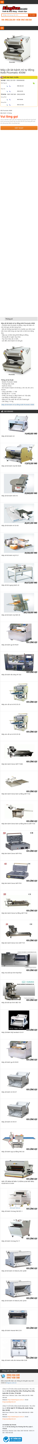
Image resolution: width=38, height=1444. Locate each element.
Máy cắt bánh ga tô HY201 (10, 645)
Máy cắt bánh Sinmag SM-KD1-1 (12, 1211)
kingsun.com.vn (11, 1383)
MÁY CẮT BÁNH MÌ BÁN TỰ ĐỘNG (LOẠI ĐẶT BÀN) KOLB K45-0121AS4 (18, 1182)
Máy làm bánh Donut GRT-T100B (12, 764)
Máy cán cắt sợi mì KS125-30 (11, 734)
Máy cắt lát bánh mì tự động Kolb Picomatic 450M (18, 405)
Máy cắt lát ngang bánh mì (10, 585)
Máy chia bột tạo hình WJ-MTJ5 (12, 973)
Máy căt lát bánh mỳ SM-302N (11, 466)
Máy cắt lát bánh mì (8, 436)
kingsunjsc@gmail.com (9, 1402)
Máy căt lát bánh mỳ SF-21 (10, 555)
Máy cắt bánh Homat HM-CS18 (11, 1330)
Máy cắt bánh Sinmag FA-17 (11, 1241)
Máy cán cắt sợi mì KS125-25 (11, 704)
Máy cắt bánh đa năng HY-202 (11, 674)
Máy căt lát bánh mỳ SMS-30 (11, 615)
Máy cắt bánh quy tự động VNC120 (13, 1151)
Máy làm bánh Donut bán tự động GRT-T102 (16, 794)
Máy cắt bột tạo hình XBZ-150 (11, 1002)
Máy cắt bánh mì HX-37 (9, 1092)
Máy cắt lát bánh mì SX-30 (10, 525)
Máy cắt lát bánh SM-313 (10, 496)
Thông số (9, 319)
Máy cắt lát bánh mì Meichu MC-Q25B (14, 1271)
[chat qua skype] (34, 83)
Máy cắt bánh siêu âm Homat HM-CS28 (14, 1360)
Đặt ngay (19, 128)
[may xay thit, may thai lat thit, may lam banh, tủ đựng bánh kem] (15, 9)
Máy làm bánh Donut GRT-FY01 (12, 883)
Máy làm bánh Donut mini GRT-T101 (13, 943)
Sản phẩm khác (8, 411)
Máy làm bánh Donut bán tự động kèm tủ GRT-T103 (18, 824)
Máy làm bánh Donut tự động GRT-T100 (14, 913)
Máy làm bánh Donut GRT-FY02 (12, 853)
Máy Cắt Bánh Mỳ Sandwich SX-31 (13, 1032)
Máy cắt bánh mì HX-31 (9, 1122)
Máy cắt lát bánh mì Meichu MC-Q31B (14, 1301)
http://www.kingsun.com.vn (16, 1400)
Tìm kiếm (32, 15)
